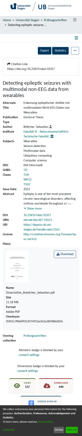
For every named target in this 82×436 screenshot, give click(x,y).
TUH (26, 175)
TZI (25, 170)
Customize (8, 429)
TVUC (27, 184)
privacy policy (45, 421)
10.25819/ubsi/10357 (37, 215)
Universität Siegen (27, 20)
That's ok (72, 429)
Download (66, 254)
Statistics (60, 50)
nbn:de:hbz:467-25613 (37, 220)
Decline (59, 429)
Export (44, 50)
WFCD (27, 179)
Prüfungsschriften (55, 20)
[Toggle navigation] (75, 20)
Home (7, 20)
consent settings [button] (29, 355)
